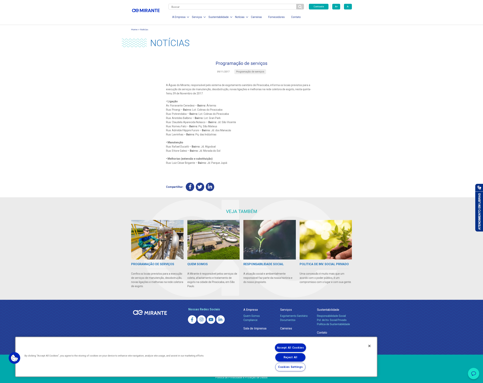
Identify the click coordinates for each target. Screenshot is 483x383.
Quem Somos (251, 315)
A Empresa (250, 310)
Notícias (144, 29)
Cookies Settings (290, 367)
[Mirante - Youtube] (211, 319)
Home (134, 29)
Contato (296, 17)
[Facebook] (190, 187)
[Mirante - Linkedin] (220, 319)
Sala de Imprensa (254, 328)
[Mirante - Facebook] (192, 319)
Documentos (287, 320)
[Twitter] (200, 187)
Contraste (319, 6)
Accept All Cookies (290, 347)
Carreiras (256, 17)
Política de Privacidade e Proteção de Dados (241, 377)
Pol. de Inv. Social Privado (332, 320)
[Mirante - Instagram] (201, 319)
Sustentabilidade (328, 310)
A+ (336, 6)
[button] (14, 358)
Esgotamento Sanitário (294, 315)
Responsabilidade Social (331, 315)
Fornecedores (276, 17)
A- (348, 6)
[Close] (369, 346)
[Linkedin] (210, 187)
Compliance (250, 320)
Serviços (286, 310)
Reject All (290, 357)
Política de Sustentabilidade (333, 324)
